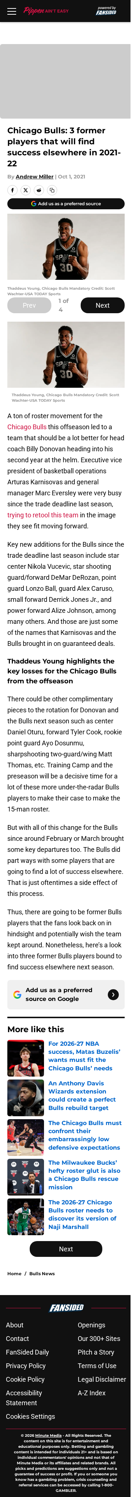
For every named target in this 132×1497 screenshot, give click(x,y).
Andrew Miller (35, 176)
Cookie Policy (25, 1379)
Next (103, 305)
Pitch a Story (96, 1352)
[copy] (52, 190)
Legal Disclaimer (102, 1379)
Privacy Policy (26, 1366)
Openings (91, 1325)
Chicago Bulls (27, 427)
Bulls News (42, 1273)
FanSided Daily (27, 1352)
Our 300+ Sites (99, 1338)
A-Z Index (92, 1393)
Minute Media (48, 1435)
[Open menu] (11, 11)
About (14, 1325)
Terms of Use (97, 1366)
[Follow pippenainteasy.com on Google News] (113, 994)
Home (14, 1273)
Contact (17, 1338)
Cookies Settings (30, 1416)
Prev (29, 305)
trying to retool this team (42, 515)
